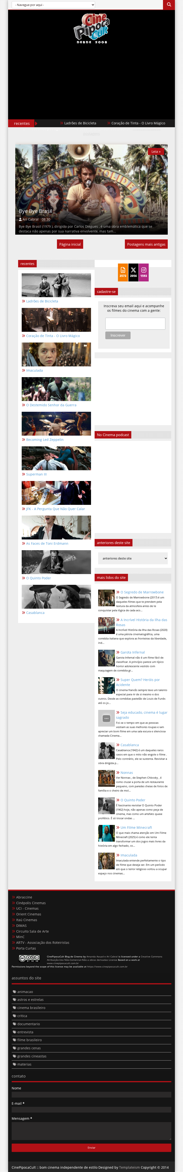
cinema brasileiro (31, 1007)
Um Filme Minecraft (136, 827)
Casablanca (130, 745)
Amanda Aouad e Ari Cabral (102, 956)
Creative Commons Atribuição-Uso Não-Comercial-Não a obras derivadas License (104, 958)
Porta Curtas (26, 948)
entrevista (25, 1032)
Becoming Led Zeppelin (45, 439)
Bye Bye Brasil (35, 211)
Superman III (36, 474)
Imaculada (129, 855)
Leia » (156, 151)
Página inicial (70, 244)
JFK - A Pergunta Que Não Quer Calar (55, 509)
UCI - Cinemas (27, 908)
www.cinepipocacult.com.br (63, 963)
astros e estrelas (30, 999)
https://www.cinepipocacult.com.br (107, 966)
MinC (20, 936)
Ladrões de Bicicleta (65, 123)
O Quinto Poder (133, 800)
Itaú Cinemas (26, 920)
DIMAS (21, 925)
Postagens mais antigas (146, 244)
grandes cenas (29, 1048)
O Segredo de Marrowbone (142, 592)
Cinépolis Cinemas (31, 903)
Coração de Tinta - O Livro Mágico (123, 123)
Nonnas (127, 772)
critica (22, 1016)
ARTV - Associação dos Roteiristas (42, 942)
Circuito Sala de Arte (32, 931)
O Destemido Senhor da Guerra (51, 405)
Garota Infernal (133, 652)
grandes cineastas (31, 1056)
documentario (28, 1024)
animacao (25, 991)
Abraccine (24, 897)
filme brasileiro (29, 1040)
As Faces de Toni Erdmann (47, 543)
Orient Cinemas (28, 914)
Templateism (129, 1167)
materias (24, 1064)
